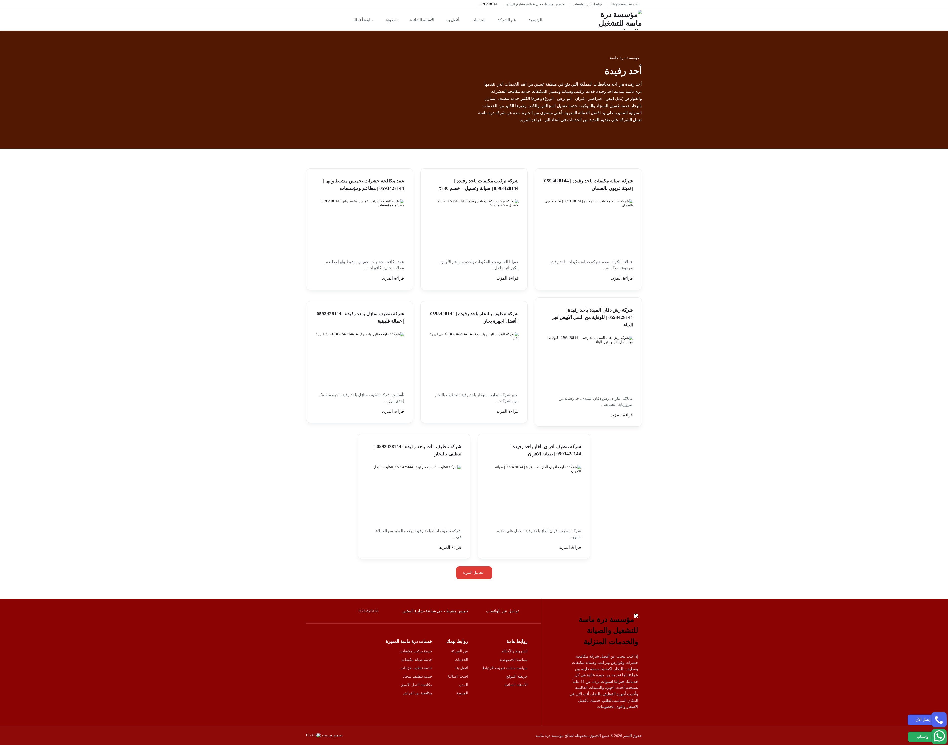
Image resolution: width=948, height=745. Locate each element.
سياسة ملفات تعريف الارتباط (505, 668)
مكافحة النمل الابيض (416, 685)
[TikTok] (587, 721)
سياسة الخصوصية (513, 660)
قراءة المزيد (530, 120)
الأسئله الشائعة (516, 685)
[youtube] (610, 721)
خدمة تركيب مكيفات (416, 651)
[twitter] (621, 721)
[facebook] (632, 721)
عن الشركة (459, 651)
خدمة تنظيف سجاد (417, 676)
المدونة (462, 693)
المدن (463, 685)
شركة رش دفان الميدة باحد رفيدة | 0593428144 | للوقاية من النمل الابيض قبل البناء (592, 317)
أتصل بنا (462, 668)
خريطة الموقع (517, 676)
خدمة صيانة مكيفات (416, 660)
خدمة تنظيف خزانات (416, 668)
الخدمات (461, 660)
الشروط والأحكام (514, 651)
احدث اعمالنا (458, 676)
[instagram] (598, 721)
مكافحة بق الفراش (417, 693)
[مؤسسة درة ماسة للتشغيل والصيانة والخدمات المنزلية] (615, 20)
